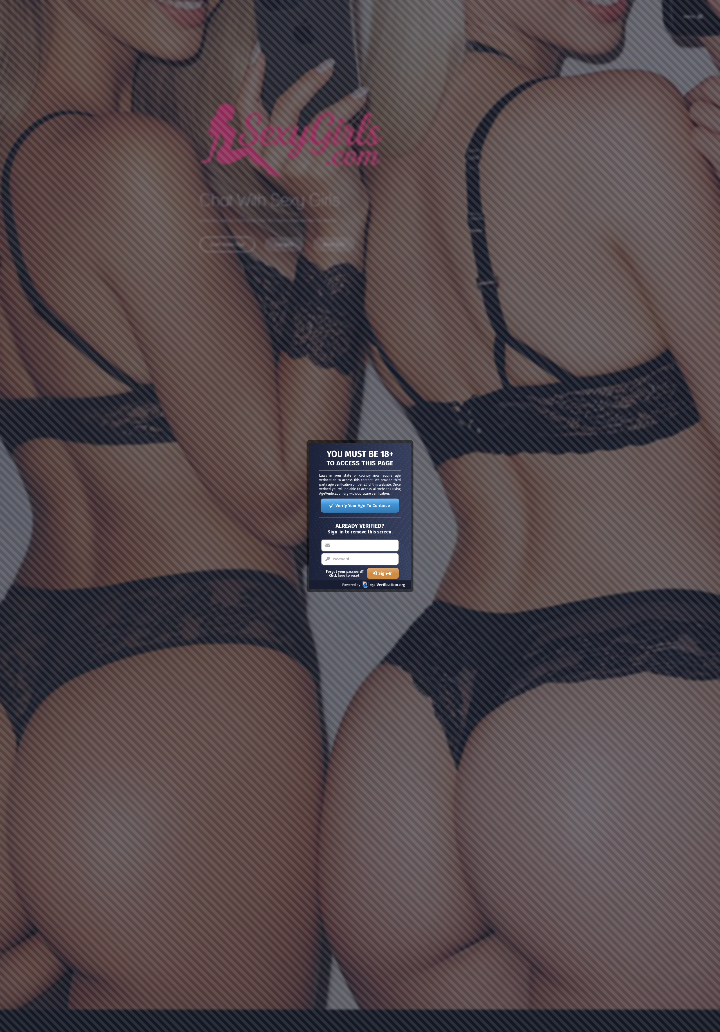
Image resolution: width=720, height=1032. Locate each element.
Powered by (351, 585)
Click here (337, 576)
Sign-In (385, 573)
